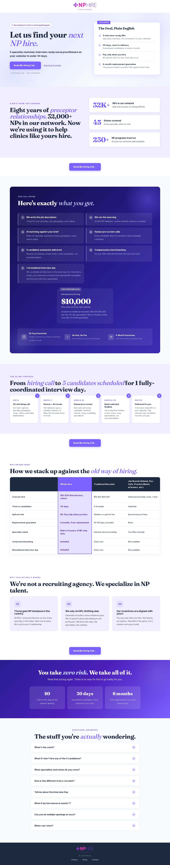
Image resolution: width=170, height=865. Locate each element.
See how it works (52, 65)
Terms (84, 860)
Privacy (74, 860)
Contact (95, 860)
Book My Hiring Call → (25, 65)
